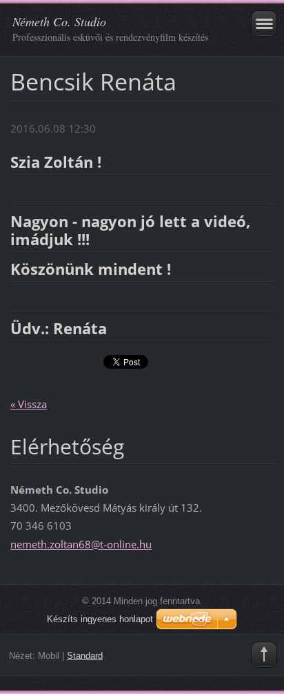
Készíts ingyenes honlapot (100, 619)
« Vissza (28, 404)
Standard (85, 655)
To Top (264, 655)
